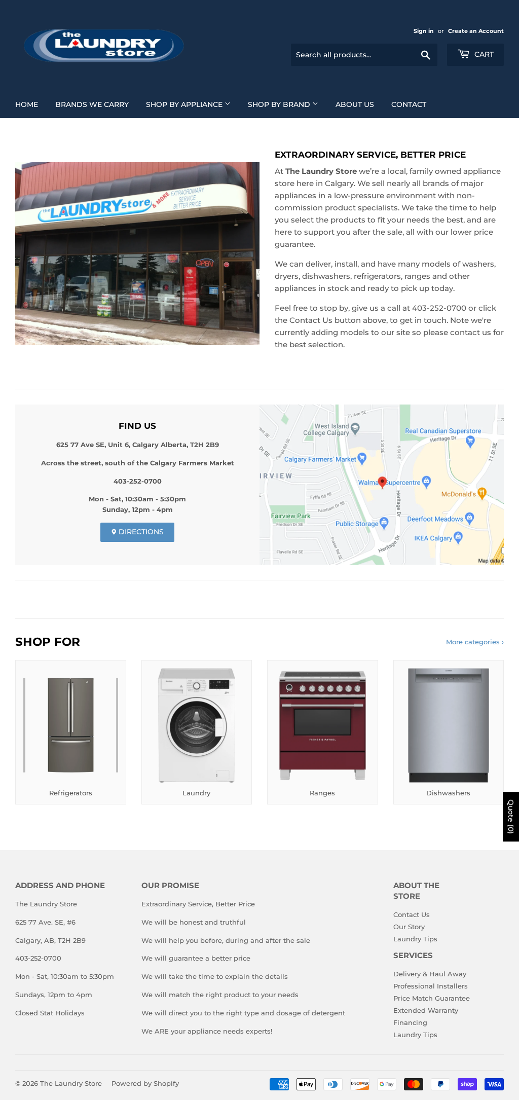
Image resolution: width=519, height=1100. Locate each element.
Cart (483, 54)
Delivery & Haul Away (429, 974)
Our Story (409, 927)
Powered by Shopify (145, 1083)
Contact (408, 104)
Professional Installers (430, 986)
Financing (410, 1022)
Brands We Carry (92, 104)
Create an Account (476, 30)
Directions (140, 531)
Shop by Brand (280, 104)
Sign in (424, 30)
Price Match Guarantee (431, 998)
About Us (355, 104)
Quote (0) (510, 816)
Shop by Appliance (185, 104)
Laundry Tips (415, 939)
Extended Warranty (425, 1010)
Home (26, 104)
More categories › (475, 642)
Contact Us (411, 914)
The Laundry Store (71, 1083)
